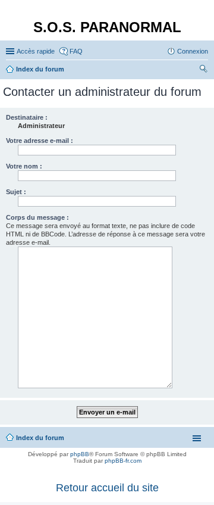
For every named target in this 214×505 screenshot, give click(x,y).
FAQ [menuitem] (76, 51)
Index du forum (40, 437)
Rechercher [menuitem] (203, 70)
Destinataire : (27, 117)
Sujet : (16, 191)
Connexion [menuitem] (192, 51)
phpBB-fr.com (123, 460)
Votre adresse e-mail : (39, 140)
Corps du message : (37, 217)
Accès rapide (36, 51)
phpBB (79, 454)
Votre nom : (24, 166)
